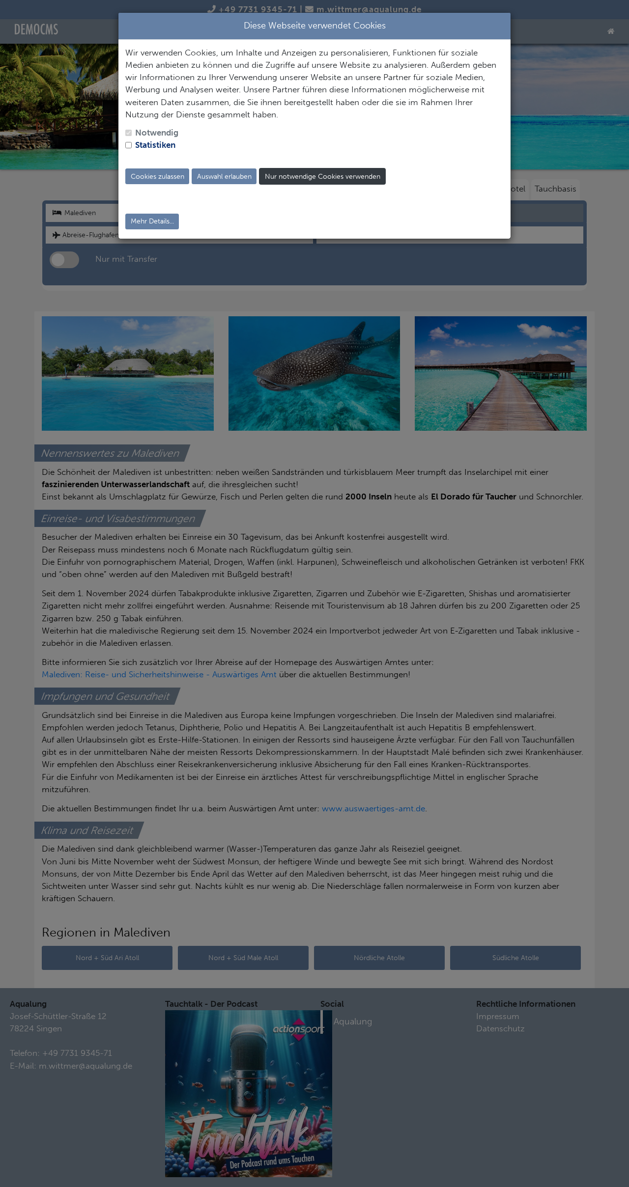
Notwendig (156, 133)
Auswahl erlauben (224, 176)
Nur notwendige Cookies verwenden (322, 176)
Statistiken (155, 145)
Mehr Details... (152, 221)
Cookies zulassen (157, 176)
